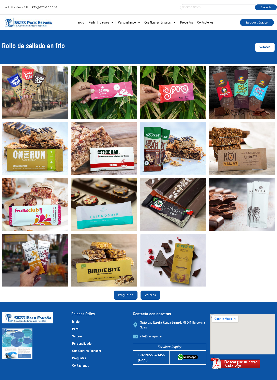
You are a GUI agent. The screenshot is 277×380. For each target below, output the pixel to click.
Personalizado (127, 22)
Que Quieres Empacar (158, 22)
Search (266, 7)
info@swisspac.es (151, 336)
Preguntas (186, 22)
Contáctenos (205, 22)
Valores (104, 22)
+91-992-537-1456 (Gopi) (151, 357)
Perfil (91, 22)
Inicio (80, 22)
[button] (257, 22)
